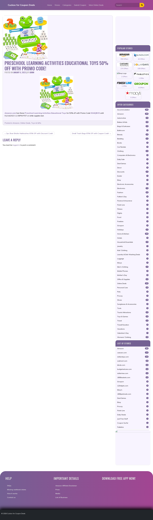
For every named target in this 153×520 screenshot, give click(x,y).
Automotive (132, 118)
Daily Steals (132, 415)
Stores (57, 5)
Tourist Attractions (132, 312)
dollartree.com (132, 373)
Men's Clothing (132, 267)
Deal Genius (132, 164)
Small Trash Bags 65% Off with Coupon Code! (90, 133)
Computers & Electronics (132, 155)
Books (132, 143)
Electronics (132, 188)
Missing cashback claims (16, 490)
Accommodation (132, 110)
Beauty (132, 135)
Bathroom (132, 130)
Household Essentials (132, 242)
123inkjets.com (132, 386)
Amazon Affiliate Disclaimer (66, 486)
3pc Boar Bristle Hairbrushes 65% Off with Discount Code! (29, 133)
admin (32, 72)
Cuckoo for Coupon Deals (21, 5)
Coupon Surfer (132, 423)
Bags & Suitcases (132, 126)
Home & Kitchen (132, 234)
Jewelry (132, 246)
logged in (16, 145)
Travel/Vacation (132, 325)
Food (132, 217)
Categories (67, 5)
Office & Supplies (132, 279)
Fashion (132, 192)
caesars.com (132, 353)
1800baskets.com (132, 377)
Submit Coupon (80, 5)
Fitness (132, 209)
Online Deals (25, 123)
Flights (132, 213)
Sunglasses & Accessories (132, 304)
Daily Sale (132, 159)
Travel (132, 321)
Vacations (132, 329)
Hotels (132, 238)
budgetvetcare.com (132, 369)
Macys (132, 263)
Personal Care (132, 288)
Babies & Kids (132, 122)
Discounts (132, 172)
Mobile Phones (132, 271)
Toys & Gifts (36, 123)
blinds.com (132, 365)
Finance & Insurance (132, 201)
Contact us (11, 497)
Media (57, 494)
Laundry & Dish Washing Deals (132, 255)
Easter (132, 176)
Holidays (132, 230)
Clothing (132, 151)
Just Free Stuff (132, 419)
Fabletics (132, 427)
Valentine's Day (132, 333)
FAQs (9, 486)
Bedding (132, 139)
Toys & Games (132, 317)
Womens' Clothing (132, 337)
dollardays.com (132, 357)
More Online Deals (96, 5)
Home (49, 5)
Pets (132, 292)
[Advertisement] (132, 30)
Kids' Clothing (132, 250)
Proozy (132, 296)
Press (57, 490)
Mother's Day (132, 275)
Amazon (16, 123)
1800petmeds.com (132, 394)
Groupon (132, 226)
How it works (12, 494)
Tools (132, 308)
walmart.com (132, 361)
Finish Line (132, 205)
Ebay (132, 180)
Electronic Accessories (132, 184)
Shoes (132, 300)
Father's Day (132, 197)
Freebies (132, 221)
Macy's (132, 390)
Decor (132, 168)
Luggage (132, 259)
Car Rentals (132, 147)
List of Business (61, 497)
